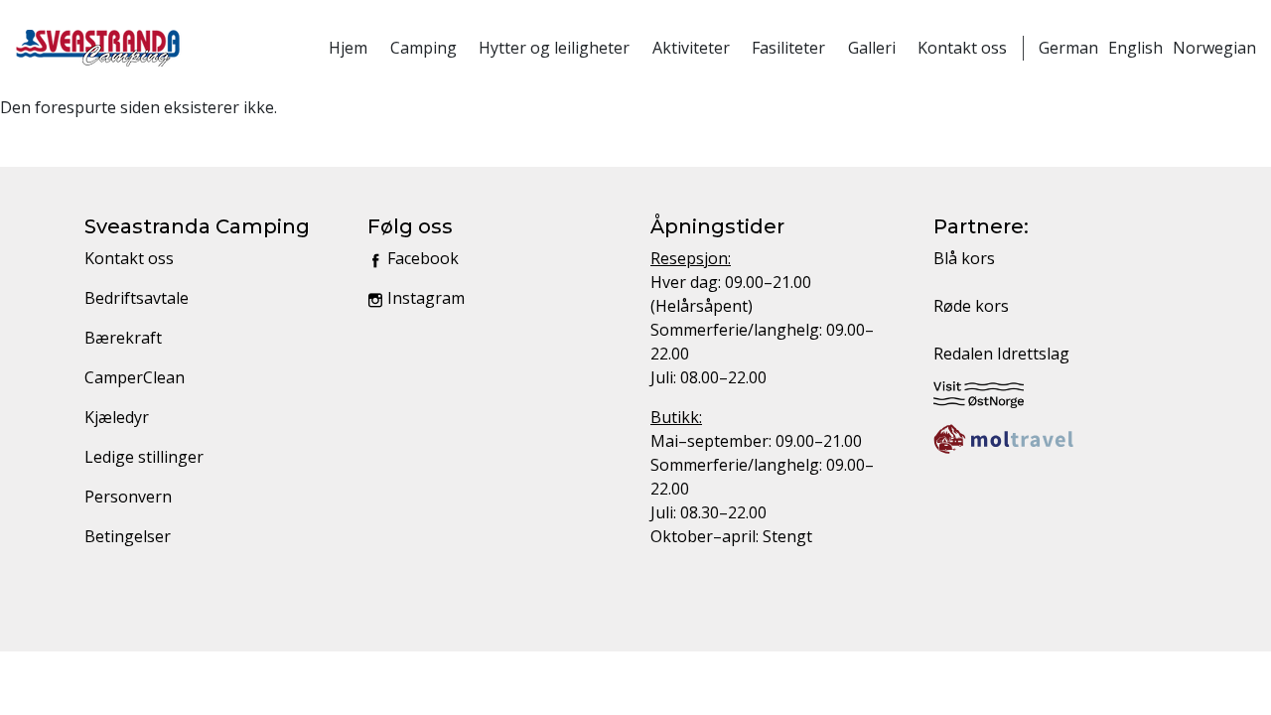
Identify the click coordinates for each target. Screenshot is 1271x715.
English (1135, 48)
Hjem (348, 48)
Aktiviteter (691, 48)
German (1068, 48)
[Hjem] (98, 47)
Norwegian (1214, 48)
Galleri (872, 48)
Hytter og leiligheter (554, 48)
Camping (423, 48)
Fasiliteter (788, 48)
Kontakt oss (962, 48)
